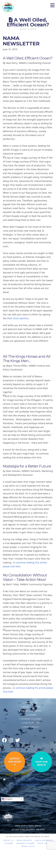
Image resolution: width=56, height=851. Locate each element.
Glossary (31, 715)
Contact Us (31, 702)
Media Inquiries (31, 707)
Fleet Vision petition (18, 318)
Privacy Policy (31, 727)
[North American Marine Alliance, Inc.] (28, 782)
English (9, 799)
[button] (52, 5)
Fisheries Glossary (31, 719)
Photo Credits (31, 723)
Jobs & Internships (31, 711)
